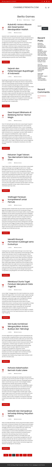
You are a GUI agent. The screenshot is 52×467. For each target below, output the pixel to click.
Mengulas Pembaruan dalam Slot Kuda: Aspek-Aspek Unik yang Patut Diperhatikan (42, 52)
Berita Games (18, 32)
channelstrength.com (26, 7)
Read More (6, 62)
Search (39, 26)
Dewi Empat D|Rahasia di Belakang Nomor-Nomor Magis (19, 115)
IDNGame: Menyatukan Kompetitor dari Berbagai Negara (42, 45)
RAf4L (10, 32)
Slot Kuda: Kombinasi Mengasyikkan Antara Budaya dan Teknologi (18, 326)
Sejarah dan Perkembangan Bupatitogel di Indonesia (21, 71)
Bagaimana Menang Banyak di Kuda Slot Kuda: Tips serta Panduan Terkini (43, 59)
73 (24, 455)
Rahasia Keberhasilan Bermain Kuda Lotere (18, 369)
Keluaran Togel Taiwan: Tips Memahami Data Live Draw (20, 157)
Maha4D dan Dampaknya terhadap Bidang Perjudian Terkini (20, 413)
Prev (6, 455)
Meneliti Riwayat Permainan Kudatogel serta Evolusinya (21, 242)
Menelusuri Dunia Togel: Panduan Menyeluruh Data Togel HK (20, 284)
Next (30, 455)
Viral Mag (35, 465)
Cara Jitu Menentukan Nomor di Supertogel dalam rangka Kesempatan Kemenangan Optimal (43, 68)
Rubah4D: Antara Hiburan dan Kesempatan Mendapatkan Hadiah (20, 27)
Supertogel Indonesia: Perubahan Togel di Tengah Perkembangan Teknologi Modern (42, 77)
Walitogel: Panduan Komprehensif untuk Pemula (17, 199)
